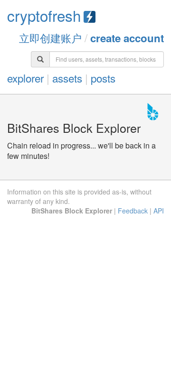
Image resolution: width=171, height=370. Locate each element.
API (158, 210)
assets (67, 77)
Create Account (127, 38)
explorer (25, 77)
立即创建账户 (50, 37)
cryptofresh (44, 15)
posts (103, 77)
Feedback (133, 210)
